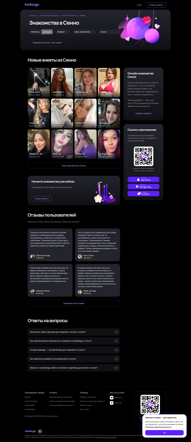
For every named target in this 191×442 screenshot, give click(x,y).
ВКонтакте (118, 398)
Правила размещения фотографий (62, 401)
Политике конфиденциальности (158, 427)
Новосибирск (30, 405)
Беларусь (33, 15)
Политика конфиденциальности (61, 405)
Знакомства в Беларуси (49, 15)
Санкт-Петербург (31, 401)
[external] (143, 179)
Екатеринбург (30, 409)
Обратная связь (86, 405)
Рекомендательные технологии (107, 437)
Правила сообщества (88, 397)
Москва (27, 397)
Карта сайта (84, 409)
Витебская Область (69, 15)
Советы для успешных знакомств (92, 401)
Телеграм (118, 403)
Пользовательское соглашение (60, 397)
